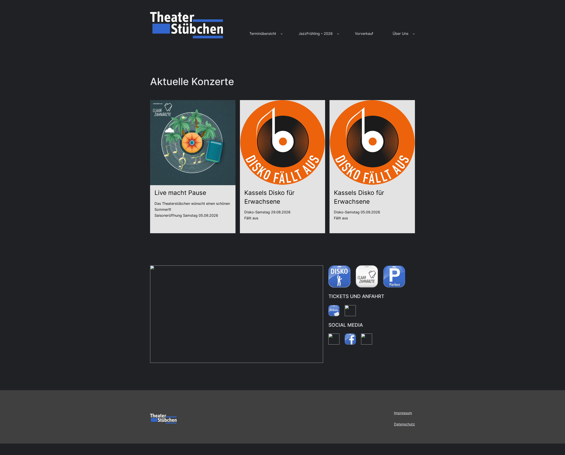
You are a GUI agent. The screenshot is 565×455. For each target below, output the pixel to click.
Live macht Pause (180, 192)
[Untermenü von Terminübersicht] (282, 34)
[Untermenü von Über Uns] (414, 34)
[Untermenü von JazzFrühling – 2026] (338, 34)
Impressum (403, 413)
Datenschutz (404, 424)
